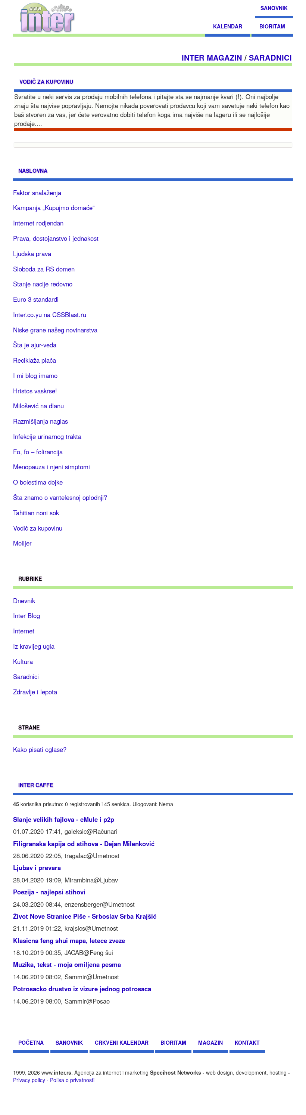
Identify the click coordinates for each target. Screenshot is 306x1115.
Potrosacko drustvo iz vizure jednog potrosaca (82, 988)
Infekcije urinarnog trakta (47, 436)
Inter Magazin (212, 57)
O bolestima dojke (38, 481)
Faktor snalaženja (37, 192)
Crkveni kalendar (122, 1042)
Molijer (22, 542)
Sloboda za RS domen (44, 268)
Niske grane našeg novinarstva (55, 329)
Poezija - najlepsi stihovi (49, 891)
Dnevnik (24, 600)
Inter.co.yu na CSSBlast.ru (49, 314)
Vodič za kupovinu (46, 81)
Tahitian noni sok (36, 512)
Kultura (23, 661)
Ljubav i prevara (37, 867)
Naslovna (32, 170)
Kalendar (227, 26)
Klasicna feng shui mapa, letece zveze (69, 940)
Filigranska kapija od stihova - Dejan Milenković (83, 843)
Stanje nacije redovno (42, 283)
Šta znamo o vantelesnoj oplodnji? (60, 497)
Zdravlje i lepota (35, 691)
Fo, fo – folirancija (38, 451)
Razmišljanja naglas (40, 421)
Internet (23, 630)
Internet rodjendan (38, 222)
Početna (31, 1042)
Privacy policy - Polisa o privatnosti (53, 1080)
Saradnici (270, 57)
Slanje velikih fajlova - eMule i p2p (63, 819)
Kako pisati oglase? (39, 749)
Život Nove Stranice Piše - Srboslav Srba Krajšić (84, 916)
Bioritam (272, 26)
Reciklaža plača (34, 360)
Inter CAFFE (35, 785)
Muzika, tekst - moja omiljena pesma (67, 964)
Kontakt (247, 1042)
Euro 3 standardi (36, 299)
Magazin (210, 1042)
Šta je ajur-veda (34, 344)
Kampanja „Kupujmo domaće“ (54, 207)
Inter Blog (26, 615)
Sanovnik (274, 8)
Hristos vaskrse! (35, 390)
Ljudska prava (32, 253)
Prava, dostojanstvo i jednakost (56, 238)
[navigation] (47, 17)
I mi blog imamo (35, 375)
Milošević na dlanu (38, 405)
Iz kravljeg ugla (33, 646)
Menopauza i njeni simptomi (51, 466)
